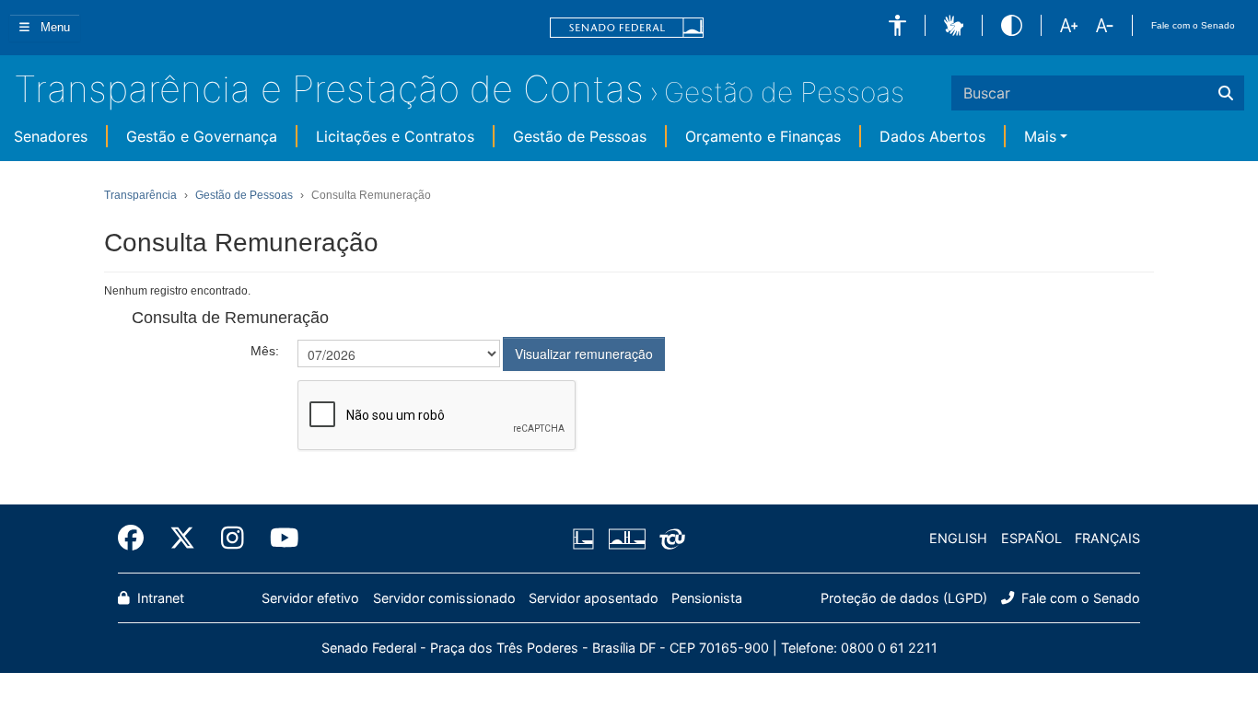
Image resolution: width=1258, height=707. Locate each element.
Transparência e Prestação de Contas (329, 88)
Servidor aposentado (593, 598)
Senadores (50, 136)
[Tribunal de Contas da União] (669, 538)
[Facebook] (137, 538)
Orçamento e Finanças (763, 136)
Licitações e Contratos (395, 136)
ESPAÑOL (1031, 538)
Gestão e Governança (201, 136)
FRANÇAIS (1107, 538)
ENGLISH (958, 538)
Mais (1040, 136)
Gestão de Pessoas (784, 92)
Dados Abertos (932, 136)
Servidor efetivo (310, 598)
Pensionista (706, 598)
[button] (897, 25)
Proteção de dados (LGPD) (904, 598)
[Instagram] (232, 538)
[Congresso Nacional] (626, 538)
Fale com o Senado (1193, 25)
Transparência (140, 195)
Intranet (159, 598)
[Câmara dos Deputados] (586, 538)
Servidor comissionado (444, 598)
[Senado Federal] (627, 28)
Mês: (264, 350)
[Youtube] (278, 538)
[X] (182, 538)
